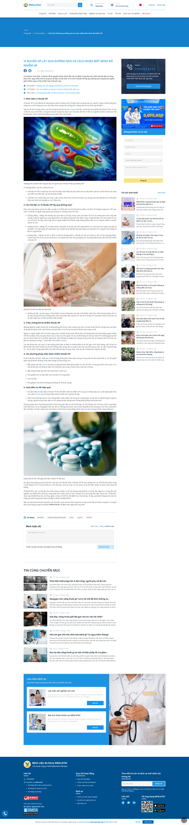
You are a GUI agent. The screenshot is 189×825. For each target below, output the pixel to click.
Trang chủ (27, 33)
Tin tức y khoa (39, 33)
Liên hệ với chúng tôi (143, 86)
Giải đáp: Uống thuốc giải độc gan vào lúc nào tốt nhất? (76, 616)
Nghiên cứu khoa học (97, 13)
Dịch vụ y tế (62, 13)
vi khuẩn (73, 109)
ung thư (64, 340)
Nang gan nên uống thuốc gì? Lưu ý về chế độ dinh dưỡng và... (80, 599)
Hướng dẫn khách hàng (78, 13)
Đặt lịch (95, 703)
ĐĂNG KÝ (158, 784)
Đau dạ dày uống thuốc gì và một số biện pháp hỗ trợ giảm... (79, 652)
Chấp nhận (148, 822)
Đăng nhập (161, 5)
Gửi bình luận (104, 547)
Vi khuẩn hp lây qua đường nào (57, 517)
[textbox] (143, 160)
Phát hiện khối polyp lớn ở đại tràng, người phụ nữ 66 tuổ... (78, 581)
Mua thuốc (146, 13)
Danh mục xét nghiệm (131, 13)
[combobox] (143, 160)
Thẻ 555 (118, 13)
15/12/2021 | (53, 89)
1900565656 (30, 779)
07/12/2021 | (52, 86)
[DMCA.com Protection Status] (31, 811)
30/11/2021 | (53, 93)
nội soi (45, 364)
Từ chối (137, 822)
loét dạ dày (39, 394)
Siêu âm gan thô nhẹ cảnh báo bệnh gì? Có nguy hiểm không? (79, 634)
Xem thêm (161, 193)
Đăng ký (152, 5)
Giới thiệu (52, 13)
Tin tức (110, 13)
